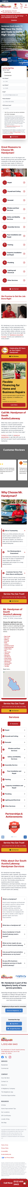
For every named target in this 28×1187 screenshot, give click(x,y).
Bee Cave (6, 638)
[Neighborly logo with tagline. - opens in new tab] (21, 976)
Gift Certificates (6, 1115)
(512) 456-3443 (10, 1044)
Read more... (6, 669)
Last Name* (5, 85)
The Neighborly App (7, 1092)
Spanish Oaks (8, 660)
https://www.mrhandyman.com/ (13, 126)
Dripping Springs (8, 647)
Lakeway (6, 653)
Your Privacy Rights (9, 1157)
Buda (5, 642)
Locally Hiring (5, 1119)
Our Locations (5, 1112)
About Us (4, 1085)
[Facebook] (2, 1057)
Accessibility (4, 1151)
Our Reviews (15, 356)
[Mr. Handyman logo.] (7, 976)
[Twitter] (6, 1057)
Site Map (3, 1122)
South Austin (7, 658)
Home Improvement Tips (8, 1108)
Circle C (6, 644)
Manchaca (7, 655)
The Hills (6, 666)
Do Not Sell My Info (6, 1154)
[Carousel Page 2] (13, 836)
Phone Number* (6, 98)
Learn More (14, 405)
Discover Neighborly (13, 1010)
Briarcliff (6, 641)
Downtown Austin (9, 645)
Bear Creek (7, 636)
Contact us (4, 435)
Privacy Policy (18, 132)
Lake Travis (7, 652)
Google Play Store (15, 1028)
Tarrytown (7, 664)
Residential (7, 72)
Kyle (5, 650)
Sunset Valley (8, 663)
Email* (4, 91)
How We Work (5, 1078)
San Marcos (7, 656)
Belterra (6, 639)
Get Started (15, 7)
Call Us (21, 7)
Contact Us (4, 1081)
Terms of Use (4, 1145)
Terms (11, 132)
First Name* (5, 78)
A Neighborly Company (8, 1088)
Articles (3, 1105)
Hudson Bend (8, 649)
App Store (15, 1023)
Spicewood (7, 661)
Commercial (7, 75)
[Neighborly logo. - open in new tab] (5, 1)
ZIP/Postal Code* (6, 105)
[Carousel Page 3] (14, 836)
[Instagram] (10, 1057)
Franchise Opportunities (8, 1095)
